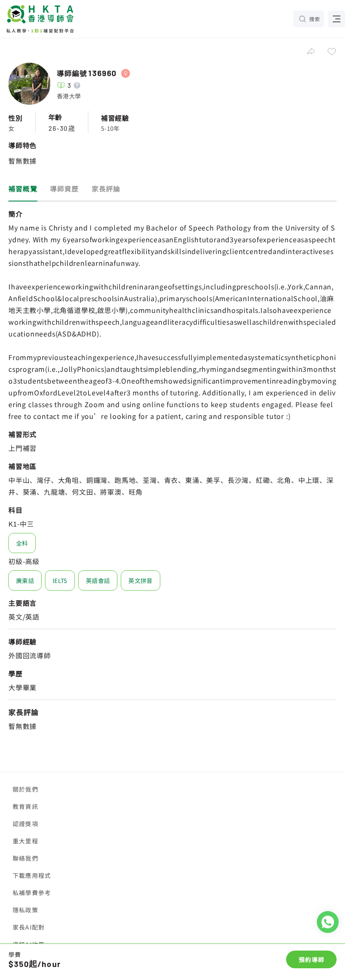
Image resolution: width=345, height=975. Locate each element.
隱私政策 (25, 910)
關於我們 (25, 789)
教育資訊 (25, 806)
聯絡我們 (25, 858)
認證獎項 (25, 823)
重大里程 (25, 841)
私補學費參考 (32, 892)
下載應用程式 (32, 875)
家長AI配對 (29, 927)
